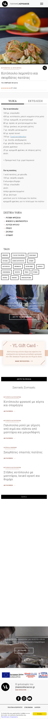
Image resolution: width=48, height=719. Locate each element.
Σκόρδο (5, 277)
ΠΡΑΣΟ (9, 228)
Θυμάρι (31, 261)
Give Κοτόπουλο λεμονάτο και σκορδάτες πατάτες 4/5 (8, 88)
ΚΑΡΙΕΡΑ (37, 707)
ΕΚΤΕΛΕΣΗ (35, 101)
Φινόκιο (14, 277)
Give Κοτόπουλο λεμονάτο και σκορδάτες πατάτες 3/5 (6, 88)
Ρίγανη (35, 272)
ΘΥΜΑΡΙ (9, 235)
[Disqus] (24, 533)
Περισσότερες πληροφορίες (9, 717)
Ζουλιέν (5, 261)
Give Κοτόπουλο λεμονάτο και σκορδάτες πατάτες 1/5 (2, 88)
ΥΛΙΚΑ (12, 101)
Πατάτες (17, 272)
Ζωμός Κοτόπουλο (18, 261)
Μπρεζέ (40, 266)
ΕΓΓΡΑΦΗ (22, 650)
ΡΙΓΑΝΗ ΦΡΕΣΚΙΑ (13, 218)
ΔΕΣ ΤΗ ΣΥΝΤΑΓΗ (8, 411)
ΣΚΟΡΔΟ (9, 232)
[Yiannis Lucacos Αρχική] (16, 4)
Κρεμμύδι (18, 266)
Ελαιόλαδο (32, 255)
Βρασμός (5, 255)
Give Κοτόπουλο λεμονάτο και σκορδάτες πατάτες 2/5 (4, 88)
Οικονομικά (6, 272)
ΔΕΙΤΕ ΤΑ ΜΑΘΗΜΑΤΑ (22, 317)
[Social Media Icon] (18, 698)
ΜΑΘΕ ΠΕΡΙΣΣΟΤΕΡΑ (22, 361)
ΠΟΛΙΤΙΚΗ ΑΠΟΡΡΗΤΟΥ (15, 707)
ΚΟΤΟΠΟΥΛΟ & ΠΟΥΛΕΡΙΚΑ (11, 68)
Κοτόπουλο (6, 266)
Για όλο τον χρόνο (19, 255)
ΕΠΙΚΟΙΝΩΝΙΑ (28, 707)
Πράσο (27, 272)
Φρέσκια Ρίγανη (26, 277)
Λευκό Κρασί (29, 266)
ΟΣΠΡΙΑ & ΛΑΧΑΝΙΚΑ (10, 447)
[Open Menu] (43, 5)
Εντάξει (39, 714)
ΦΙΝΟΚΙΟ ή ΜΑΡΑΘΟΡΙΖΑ (17, 221)
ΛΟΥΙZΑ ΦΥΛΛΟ (12, 225)
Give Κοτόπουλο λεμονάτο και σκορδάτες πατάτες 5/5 (10, 88)
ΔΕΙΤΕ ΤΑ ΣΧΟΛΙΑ (24, 379)
